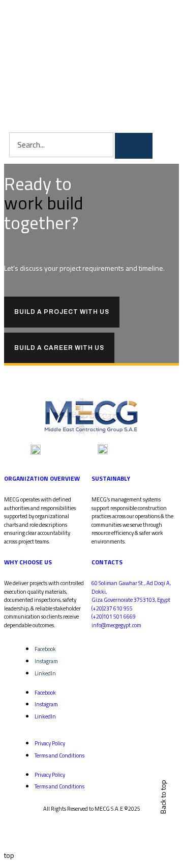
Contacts (107, 562)
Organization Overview (42, 478)
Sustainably (111, 478)
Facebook (45, 649)
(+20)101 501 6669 (114, 616)
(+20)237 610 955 (112, 608)
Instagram (46, 661)
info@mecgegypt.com (116, 625)
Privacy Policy (50, 743)
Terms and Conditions (59, 755)
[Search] (133, 145)
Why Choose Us (28, 562)
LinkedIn (45, 673)
